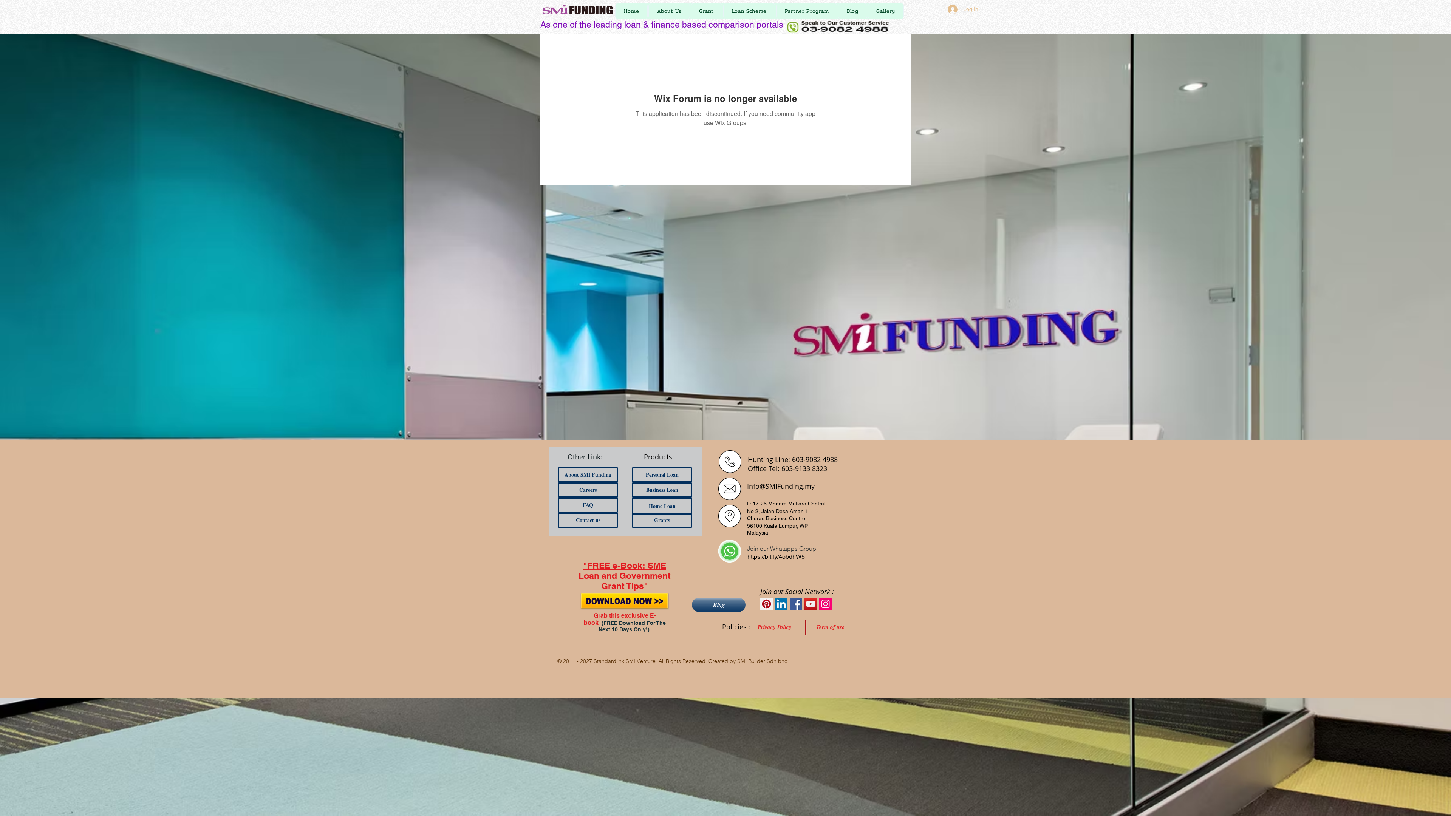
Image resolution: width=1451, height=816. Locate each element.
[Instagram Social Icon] (825, 604)
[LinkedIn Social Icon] (781, 604)
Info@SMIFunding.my (781, 486)
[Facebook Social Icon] (796, 604)
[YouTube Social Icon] (810, 604)
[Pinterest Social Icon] (766, 604)
